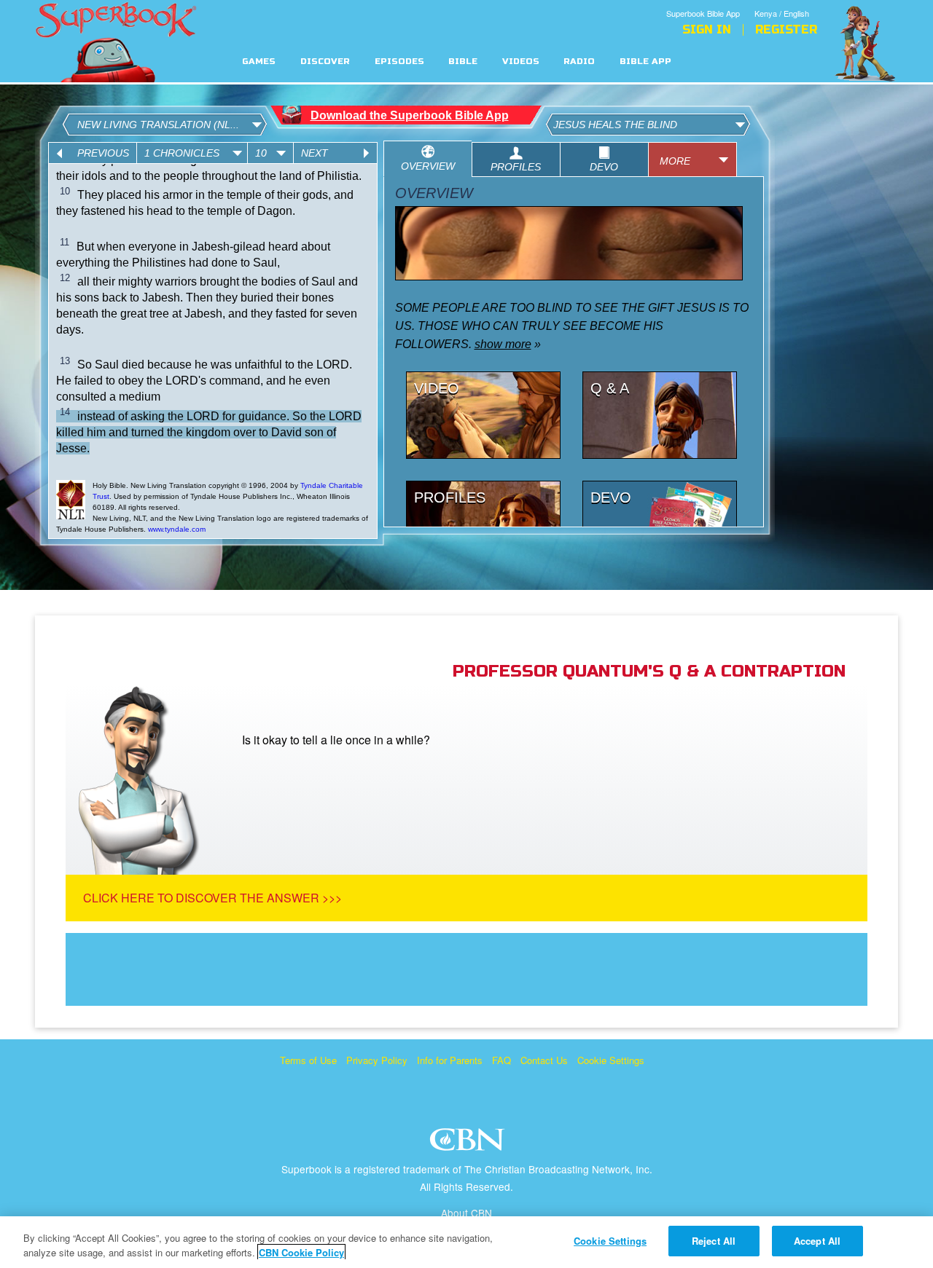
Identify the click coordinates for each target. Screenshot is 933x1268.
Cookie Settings (610, 1060)
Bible (462, 61)
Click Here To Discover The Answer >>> (212, 897)
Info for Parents (450, 1060)
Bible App (645, 61)
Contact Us (544, 1060)
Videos (520, 61)
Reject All (713, 1241)
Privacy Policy (376, 1060)
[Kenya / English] (785, 2)
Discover (325, 61)
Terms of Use (308, 1060)
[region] (466, 1242)
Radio (579, 61)
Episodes (399, 61)
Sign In (706, 30)
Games (259, 61)
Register (786, 30)
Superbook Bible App (703, 13)
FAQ (501, 1060)
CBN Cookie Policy (301, 1252)
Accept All (817, 1241)
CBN (469, 1143)
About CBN (466, 1212)
